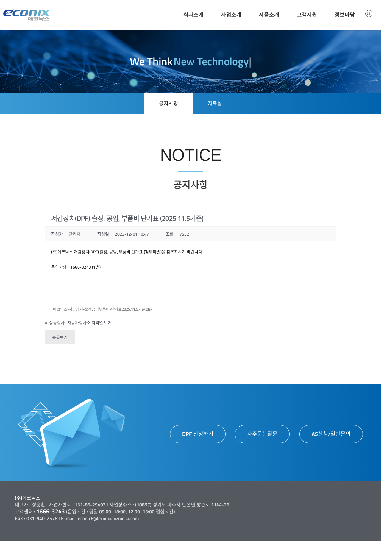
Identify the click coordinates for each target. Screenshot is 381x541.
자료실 (215, 103)
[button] (198, 434)
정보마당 (345, 15)
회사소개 (193, 15)
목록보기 (60, 337)
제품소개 (269, 15)
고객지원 (307, 15)
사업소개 (231, 15)
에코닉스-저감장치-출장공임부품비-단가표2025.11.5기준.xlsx (102, 309)
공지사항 (168, 103)
